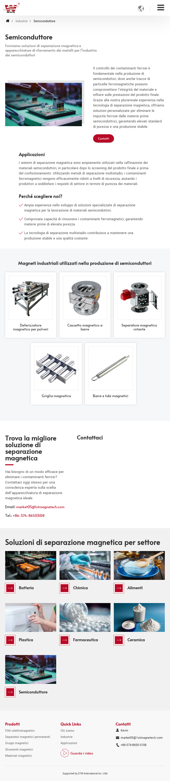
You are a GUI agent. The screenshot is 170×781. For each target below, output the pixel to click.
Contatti (103, 138)
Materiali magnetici (18, 756)
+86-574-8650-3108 (133, 745)
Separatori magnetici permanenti (27, 737)
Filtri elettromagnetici (20, 731)
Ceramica (136, 639)
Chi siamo (67, 731)
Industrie (22, 21)
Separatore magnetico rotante (139, 327)
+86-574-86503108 (29, 515)
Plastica (26, 639)
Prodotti (12, 724)
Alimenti (135, 587)
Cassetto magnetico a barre (84, 327)
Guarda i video (81, 753)
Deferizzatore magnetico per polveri (30, 327)
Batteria (26, 587)
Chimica (80, 587)
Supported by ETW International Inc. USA (85, 773)
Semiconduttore (33, 691)
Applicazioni (69, 743)
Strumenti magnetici (19, 749)
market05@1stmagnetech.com (40, 506)
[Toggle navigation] (161, 8)
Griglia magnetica (56, 395)
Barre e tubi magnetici (110, 395)
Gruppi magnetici (17, 743)
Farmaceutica (85, 639)
